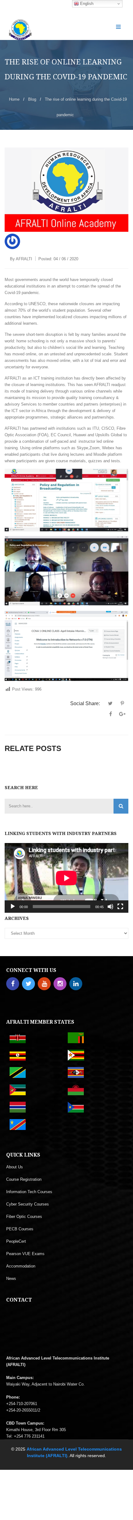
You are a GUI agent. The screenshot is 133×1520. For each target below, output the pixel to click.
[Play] (13, 906)
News (11, 1278)
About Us (14, 1167)
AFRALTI (24, 259)
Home (14, 99)
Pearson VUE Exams (25, 1253)
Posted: (58, 259)
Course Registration (23, 1179)
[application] (66, 878)
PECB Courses (19, 1229)
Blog (32, 99)
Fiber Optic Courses (24, 1216)
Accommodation (20, 1266)
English (86, 3)
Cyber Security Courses (27, 1204)
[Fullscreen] (120, 906)
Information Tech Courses (29, 1191)
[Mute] (110, 906)
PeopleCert (16, 1241)
